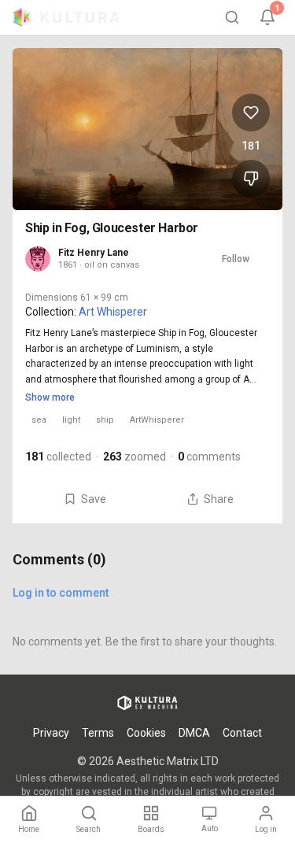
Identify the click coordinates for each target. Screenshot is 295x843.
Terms (98, 733)
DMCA (194, 733)
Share (219, 499)
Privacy (51, 733)
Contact (242, 733)
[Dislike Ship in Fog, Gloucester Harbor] (251, 179)
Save (93, 499)
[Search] (232, 17)
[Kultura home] (66, 17)
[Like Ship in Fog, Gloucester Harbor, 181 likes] (251, 112)
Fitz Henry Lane (93, 252)
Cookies (146, 733)
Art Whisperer (113, 311)
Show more (50, 397)
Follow (235, 258)
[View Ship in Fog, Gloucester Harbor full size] (147, 129)
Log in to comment (61, 592)
